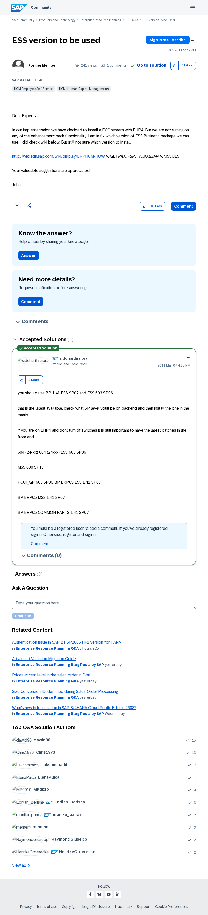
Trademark (123, 907)
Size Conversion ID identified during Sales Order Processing (65, 691)
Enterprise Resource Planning (100, 20)
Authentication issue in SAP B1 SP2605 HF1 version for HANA (66, 642)
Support (144, 907)
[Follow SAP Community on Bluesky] (99, 894)
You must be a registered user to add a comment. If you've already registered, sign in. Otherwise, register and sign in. (99, 531)
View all (19, 865)
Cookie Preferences (171, 907)
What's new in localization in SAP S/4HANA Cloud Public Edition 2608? (74, 708)
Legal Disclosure (96, 907)
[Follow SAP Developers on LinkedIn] (118, 894)
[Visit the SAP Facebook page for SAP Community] (90, 894)
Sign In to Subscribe (168, 40)
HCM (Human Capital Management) (84, 89)
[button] (175, 65)
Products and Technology (57, 20)
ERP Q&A (132, 20)
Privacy (26, 907)
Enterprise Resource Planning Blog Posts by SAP (60, 665)
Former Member (42, 65)
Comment (183, 206)
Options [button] (192, 41)
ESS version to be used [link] (159, 20)
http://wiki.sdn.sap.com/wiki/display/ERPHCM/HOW (58, 156)
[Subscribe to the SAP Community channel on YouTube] (109, 894)
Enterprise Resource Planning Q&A (47, 648)
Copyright (70, 907)
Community (41, 7)
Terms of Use (46, 907)
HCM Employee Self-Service (33, 89)
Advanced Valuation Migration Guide (44, 659)
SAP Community (23, 20)
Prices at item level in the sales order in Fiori (51, 675)
